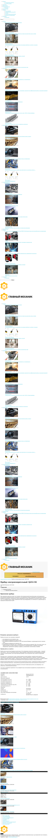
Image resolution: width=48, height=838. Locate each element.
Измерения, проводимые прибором (11, 590)
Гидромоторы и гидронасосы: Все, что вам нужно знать (16, 216)
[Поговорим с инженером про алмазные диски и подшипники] (11, 156)
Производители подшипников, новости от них (17, 699)
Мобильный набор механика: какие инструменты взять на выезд (18, 136)
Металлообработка (9, 43)
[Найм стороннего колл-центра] (11, 273)
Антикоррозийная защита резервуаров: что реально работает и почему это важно (21, 44)
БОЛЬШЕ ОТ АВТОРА (14, 702)
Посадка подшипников (5, 798)
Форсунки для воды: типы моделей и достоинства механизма (17, 227)
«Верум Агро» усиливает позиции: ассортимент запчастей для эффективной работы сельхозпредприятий (26, 90)
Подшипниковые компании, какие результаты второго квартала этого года (23, 698)
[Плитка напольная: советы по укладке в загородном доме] (11, 65)
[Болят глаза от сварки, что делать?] (3, 810)
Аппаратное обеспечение (10, 263)
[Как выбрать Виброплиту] (11, 179)
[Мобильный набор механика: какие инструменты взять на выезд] (11, 134)
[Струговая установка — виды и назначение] (11, 99)
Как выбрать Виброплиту (10, 181)
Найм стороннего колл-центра (11, 275)
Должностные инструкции (10, 14)
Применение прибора (7, 589)
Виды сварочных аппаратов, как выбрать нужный (15, 264)
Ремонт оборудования (9, 32)
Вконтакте (7, 17)
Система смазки (8, 3)
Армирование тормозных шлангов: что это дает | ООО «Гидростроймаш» (20, 113)
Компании (7, 274)
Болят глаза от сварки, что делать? (7, 811)
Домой (1, 579)
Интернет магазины (7, 579)
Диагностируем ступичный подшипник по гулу (10, 804)
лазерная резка (8, 252)
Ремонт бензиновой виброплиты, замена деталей (15, 56)
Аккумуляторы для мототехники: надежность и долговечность (17, 79)
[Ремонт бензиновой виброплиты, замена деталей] (11, 53)
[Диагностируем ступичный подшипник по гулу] (3, 803)
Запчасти (4, 4)
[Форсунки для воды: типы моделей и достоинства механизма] (11, 225)
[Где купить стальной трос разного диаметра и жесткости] (11, 122)
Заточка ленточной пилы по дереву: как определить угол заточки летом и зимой (16, 770)
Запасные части (8, 78)
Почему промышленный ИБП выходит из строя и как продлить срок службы (20, 33)
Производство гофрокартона (11, 147)
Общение (5, 16)
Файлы (4, 9)
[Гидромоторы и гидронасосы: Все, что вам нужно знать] (11, 214)
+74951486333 (15, 576)
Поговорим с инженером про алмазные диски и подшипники (17, 158)
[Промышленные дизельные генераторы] (3, 788)
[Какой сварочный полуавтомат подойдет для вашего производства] (11, 240)
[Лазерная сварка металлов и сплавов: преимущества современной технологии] (11, 251)
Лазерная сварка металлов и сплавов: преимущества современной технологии (20, 253)
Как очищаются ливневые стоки (11, 205)
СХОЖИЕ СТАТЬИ (4, 702)
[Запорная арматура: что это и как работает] (11, 192)
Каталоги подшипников (10, 15)
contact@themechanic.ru (12, 836)
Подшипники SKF (4, 783)
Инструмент (5, 5)
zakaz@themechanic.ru (30, 576)
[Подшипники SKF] (3, 782)
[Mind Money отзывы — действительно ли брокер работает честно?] (6, 757)
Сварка (6, 241)
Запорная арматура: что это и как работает (13, 194)
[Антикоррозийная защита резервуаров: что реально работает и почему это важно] (11, 42)
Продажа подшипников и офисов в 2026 (8, 736)
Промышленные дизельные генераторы (8, 789)
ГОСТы (6, 13)
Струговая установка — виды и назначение (14, 101)
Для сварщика (8, 10)
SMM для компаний (4, 735)
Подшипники (5, 8)
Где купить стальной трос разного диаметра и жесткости (16, 124)
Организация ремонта (9, 2)
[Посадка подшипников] (3, 797)
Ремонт (4, 1)
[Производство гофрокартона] (11, 145)
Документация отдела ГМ (10, 12)
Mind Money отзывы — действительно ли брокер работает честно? (13, 759)
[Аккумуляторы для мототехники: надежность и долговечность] (11, 77)
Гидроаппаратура (6, 6)
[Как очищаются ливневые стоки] (11, 203)
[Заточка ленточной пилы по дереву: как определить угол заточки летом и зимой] (11, 167)
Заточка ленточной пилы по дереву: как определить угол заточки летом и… (20, 169)
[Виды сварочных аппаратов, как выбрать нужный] (11, 262)
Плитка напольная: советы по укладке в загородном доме (16, 67)
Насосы (6, 7)
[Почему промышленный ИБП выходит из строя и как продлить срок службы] (11, 31)
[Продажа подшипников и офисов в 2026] (6, 734)
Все (6, 22)
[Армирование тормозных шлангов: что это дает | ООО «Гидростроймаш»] (11, 110)
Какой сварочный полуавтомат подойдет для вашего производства (18, 242)
